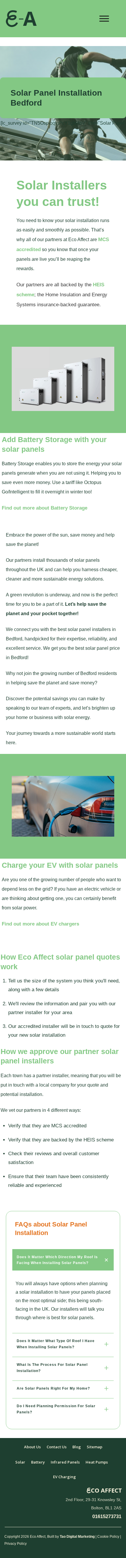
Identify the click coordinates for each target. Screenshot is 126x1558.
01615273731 (106, 1516)
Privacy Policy (15, 1544)
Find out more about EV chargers (40, 924)
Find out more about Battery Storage (44, 508)
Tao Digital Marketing (77, 1537)
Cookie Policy (108, 1537)
